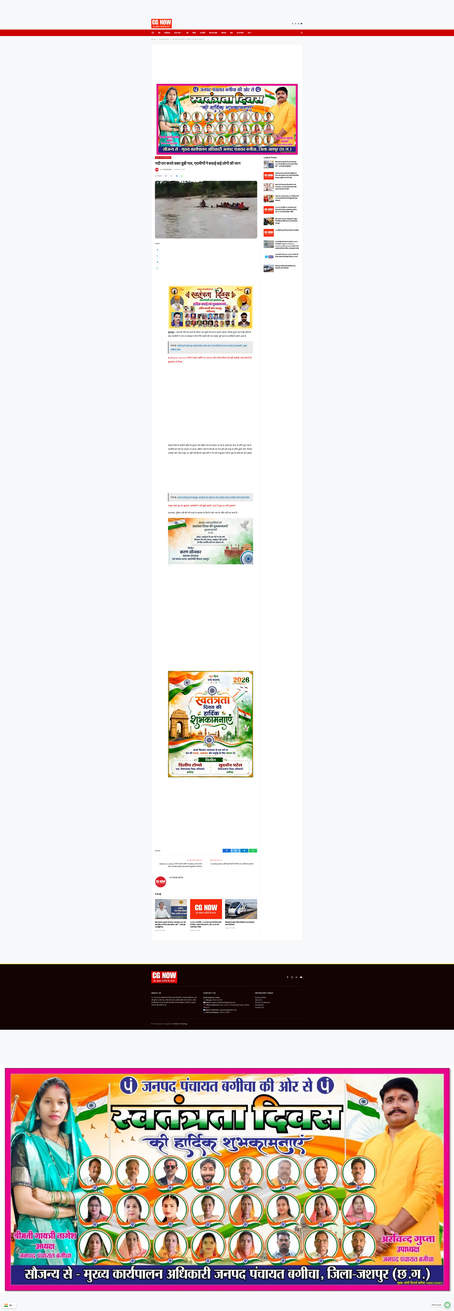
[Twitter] (157, 256)
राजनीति (202, 33)
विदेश (194, 33)
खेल (231, 33)
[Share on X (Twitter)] (171, 176)
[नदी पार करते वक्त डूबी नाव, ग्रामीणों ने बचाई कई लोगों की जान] (206, 209)
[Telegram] (157, 262)
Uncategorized (163, 158)
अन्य (249, 33)
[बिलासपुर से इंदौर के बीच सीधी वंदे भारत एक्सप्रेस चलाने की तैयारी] (241, 909)
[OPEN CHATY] (447, 1305)
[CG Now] (161, 24)
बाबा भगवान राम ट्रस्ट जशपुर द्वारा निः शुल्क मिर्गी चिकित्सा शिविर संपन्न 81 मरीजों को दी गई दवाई (286, 221)
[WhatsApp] (157, 268)
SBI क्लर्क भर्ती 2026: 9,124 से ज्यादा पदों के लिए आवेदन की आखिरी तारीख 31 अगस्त (286, 256)
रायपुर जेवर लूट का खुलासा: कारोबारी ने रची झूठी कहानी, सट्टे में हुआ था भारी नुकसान (201, 505)
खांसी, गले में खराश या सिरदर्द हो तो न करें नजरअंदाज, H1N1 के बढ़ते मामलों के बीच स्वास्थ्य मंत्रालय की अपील (286, 187)
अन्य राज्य (177, 33)
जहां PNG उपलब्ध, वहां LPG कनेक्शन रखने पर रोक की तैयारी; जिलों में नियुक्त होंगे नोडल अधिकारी (287, 198)
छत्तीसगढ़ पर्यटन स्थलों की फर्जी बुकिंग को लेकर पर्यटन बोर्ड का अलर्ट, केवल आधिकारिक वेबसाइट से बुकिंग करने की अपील (287, 175)
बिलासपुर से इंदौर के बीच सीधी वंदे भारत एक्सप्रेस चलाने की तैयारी (239, 923)
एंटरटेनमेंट (240, 33)
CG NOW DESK (167, 169)
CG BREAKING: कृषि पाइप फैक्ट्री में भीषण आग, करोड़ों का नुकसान (231, 864)
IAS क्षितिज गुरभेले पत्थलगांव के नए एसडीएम (287, 230)
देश (187, 33)
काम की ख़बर (213, 33)
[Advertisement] (227, 9)
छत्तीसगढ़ (167, 33)
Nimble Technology (180, 1024)
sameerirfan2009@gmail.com (223, 1003)
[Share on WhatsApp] (181, 176)
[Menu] (153, 33)
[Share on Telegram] (176, 176)
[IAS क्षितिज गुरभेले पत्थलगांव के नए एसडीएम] (269, 233)
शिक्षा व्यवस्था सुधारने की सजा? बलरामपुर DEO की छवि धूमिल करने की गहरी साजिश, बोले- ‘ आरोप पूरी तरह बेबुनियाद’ (170, 924)
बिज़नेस (223, 33)
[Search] (301, 32)
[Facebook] (157, 250)
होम (159, 33)
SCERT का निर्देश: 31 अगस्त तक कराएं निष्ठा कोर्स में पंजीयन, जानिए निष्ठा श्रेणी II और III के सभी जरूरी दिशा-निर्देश (205, 924)
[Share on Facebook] (166, 176)
